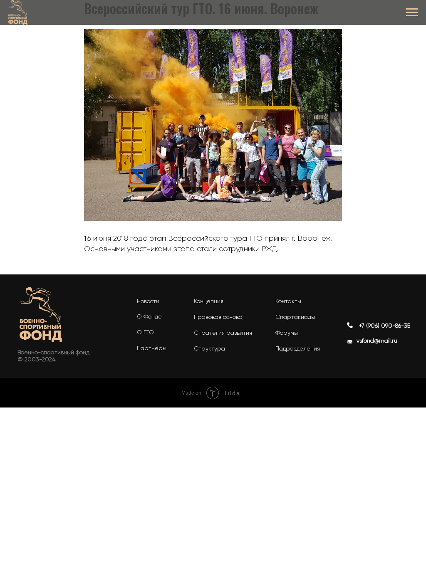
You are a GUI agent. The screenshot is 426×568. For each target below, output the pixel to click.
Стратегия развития (223, 332)
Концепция (208, 301)
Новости (148, 301)
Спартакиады (295, 317)
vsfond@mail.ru (377, 340)
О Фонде (149, 316)
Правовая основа (218, 317)
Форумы (286, 332)
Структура (209, 348)
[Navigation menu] (412, 12)
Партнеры (151, 348)
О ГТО (145, 332)
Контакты (288, 301)
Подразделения (297, 348)
